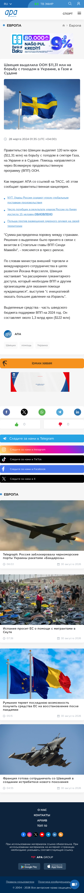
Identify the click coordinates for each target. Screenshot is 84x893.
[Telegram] (48, 835)
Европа (75, 25)
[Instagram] (29, 835)
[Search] (69, 4)
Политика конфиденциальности (58, 881)
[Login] (78, 4)
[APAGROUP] (42, 857)
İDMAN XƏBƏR (42, 363)
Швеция (11, 345)
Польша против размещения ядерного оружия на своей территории (43, 223)
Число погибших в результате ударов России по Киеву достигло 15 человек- (42, 212)
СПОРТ (68, 13)
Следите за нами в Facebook (28, 469)
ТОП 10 (42, 825)
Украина (42, 345)
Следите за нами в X (23, 478)
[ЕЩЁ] (78, 13)
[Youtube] (42, 835)
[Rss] (60, 835)
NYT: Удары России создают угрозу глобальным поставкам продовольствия (38, 200)
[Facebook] (23, 835)
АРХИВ (42, 820)
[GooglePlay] (29, 867)
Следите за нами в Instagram (27, 449)
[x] (35, 835)
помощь (26, 345)
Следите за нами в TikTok (26, 459)
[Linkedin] (54, 835)
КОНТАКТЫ (42, 815)
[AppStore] (55, 867)
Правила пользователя (20, 881)
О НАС (42, 809)
